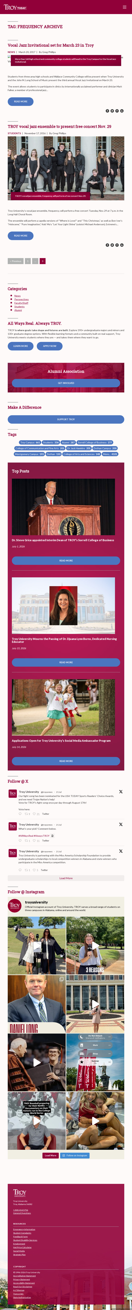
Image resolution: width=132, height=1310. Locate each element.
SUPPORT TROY (66, 419)
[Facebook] (107, 111)
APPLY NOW (49, 346)
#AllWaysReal (26, 835)
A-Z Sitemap (18, 1290)
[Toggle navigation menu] (124, 7)
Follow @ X (18, 781)
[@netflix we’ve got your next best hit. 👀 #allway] (37, 1121)
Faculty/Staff (21, 302)
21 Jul (59, 792)
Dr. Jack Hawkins (78, 448)
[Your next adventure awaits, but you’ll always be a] (37, 945)
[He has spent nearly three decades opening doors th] (37, 1004)
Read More (20, 101)
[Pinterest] (117, 111)
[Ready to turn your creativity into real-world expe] (95, 945)
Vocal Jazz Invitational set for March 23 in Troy (51, 45)
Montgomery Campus (29, 454)
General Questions (22, 1213)
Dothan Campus (105, 448)
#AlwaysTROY (42, 835)
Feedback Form (20, 1236)
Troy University (29, 791)
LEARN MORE (20, 346)
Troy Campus (30, 442)
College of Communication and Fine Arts (40, 448)
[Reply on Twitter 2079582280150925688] (21, 870)
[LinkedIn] (121, 111)
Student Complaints (22, 1233)
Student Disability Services (25, 1240)
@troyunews (47, 792)
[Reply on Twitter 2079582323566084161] (21, 840)
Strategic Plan (19, 1254)
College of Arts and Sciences (82, 454)
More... (110, 454)
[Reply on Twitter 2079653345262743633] (21, 814)
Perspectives (21, 299)
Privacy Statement (21, 1279)
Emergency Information (24, 1229)
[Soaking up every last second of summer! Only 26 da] (95, 1062)
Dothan (53, 454)
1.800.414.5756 (20, 1210)
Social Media (19, 1251)
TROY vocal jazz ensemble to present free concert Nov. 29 (59, 126)
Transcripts (18, 1294)
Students (14, 133)
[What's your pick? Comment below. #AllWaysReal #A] (95, 1004)
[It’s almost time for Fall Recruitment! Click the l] (95, 1121)
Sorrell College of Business (95, 442)
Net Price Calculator (22, 1247)
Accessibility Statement (24, 1283)
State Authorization (22, 1297)
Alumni (18, 310)
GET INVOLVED (66, 383)
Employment (19, 1243)
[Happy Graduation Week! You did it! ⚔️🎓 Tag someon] (37, 1062)
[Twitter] (112, 111)
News (11, 52)
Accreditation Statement (24, 1276)
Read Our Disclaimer (22, 1286)
